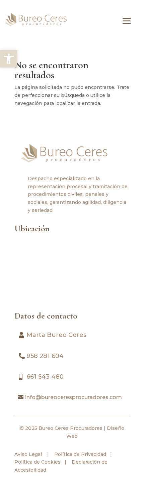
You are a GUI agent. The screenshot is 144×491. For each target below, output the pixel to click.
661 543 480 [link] (45, 376)
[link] (8, 59)
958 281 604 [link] (45, 356)
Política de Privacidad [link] (79, 454)
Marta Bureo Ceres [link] (56, 335)
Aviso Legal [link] (28, 454)
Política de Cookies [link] (37, 462)
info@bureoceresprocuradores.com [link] (73, 397)
